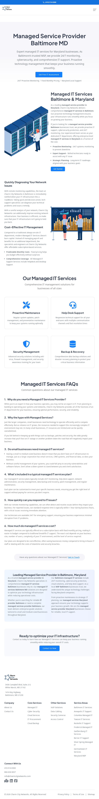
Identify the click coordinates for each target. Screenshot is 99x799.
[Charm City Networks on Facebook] (15, 781)
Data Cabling (56, 711)
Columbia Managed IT (83, 715)
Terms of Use (78, 794)
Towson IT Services (82, 719)
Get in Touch (74, 557)
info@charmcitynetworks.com (17, 776)
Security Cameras (58, 715)
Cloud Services (34, 715)
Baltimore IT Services (83, 707)
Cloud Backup (33, 723)
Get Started (57, 169)
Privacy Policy (63, 794)
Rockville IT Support (82, 723)
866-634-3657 (10, 772)
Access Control (57, 719)
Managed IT (33, 707)
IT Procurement (34, 719)
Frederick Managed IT (83, 727)
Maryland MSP (80, 756)
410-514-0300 (10, 768)
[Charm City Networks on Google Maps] (6, 781)
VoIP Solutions (57, 707)
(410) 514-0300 (50, 2)
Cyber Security (34, 711)
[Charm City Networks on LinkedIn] (11, 781)
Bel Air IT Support (81, 738)
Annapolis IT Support (82, 711)
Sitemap (91, 794)
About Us (8, 707)
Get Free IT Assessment (49, 74)
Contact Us (9, 711)
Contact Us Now (49, 648)
